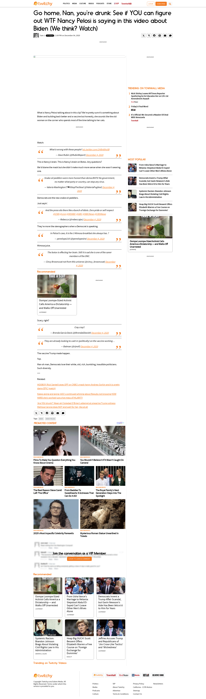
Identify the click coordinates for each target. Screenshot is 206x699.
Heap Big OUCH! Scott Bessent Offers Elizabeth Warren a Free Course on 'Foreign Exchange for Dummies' (155, 207)
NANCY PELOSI (50, 419)
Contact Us (137, 694)
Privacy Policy (138, 684)
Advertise (116, 691)
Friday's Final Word (139, 107)
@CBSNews (100, 214)
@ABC (79, 214)
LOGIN (150, 4)
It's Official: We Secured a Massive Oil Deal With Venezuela (149, 116)
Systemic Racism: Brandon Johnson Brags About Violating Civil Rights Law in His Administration (47, 644)
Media (74, 4)
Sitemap (136, 691)
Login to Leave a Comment (79, 559)
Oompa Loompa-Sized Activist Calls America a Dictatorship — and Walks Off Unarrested (55, 304)
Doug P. (69, 657)
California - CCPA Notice (142, 687)
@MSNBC (71, 214)
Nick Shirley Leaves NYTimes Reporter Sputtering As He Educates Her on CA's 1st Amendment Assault (149, 96)
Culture (82, 4)
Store (109, 4)
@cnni (63, 214)
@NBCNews (88, 214)
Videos (91, 4)
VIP (114, 684)
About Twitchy (118, 687)
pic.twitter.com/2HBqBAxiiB (95, 149)
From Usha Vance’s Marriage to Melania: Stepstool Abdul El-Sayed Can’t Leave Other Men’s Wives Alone (155, 168)
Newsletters (158, 684)
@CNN (56, 214)
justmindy (42, 312)
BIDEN (41, 419)
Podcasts (100, 4)
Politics (66, 4)
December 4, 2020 (94, 155)
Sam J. (42, 36)
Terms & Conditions (121, 694)
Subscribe (161, 4)
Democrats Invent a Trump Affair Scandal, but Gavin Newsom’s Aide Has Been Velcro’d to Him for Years (110, 602)
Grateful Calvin (41, 654)
